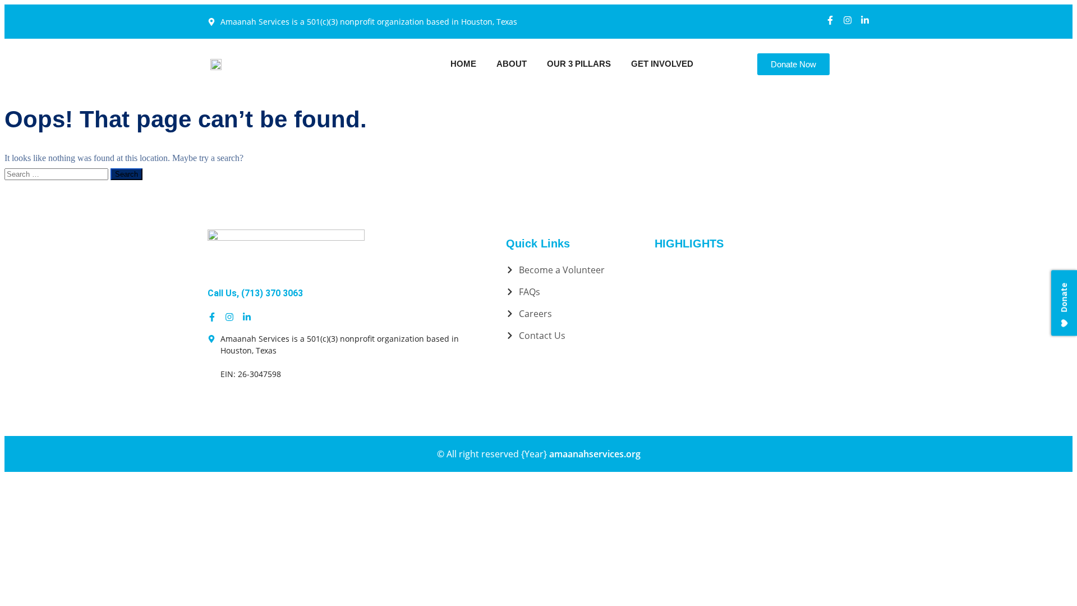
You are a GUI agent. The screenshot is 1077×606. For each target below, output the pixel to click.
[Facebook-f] (830, 20)
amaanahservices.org (595, 454)
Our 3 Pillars (579, 63)
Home (463, 63)
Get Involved (662, 63)
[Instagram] (847, 20)
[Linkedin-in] (864, 20)
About (511, 63)
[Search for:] (57, 173)
